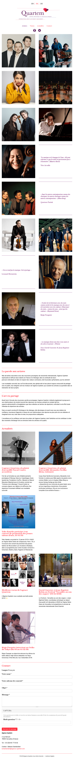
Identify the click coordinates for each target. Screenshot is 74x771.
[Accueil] (37, 13)
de (41, 4)
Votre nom (6, 674)
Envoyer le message (9, 729)
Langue (5, 670)
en (32, 4)
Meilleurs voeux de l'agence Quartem (15, 591)
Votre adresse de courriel (12, 681)
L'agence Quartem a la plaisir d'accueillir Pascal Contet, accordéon (15, 470)
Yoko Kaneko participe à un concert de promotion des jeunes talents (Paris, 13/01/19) (17, 533)
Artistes (24, 26)
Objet (4, 688)
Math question (9, 719)
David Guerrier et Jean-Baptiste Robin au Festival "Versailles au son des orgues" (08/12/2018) (55, 592)
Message (6, 695)
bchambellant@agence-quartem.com (13, 749)
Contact (49, 26)
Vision (32, 26)
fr (37, 4)
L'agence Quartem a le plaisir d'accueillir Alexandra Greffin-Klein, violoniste (53, 470)
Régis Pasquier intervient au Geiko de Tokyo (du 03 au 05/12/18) (18, 648)
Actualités (40, 26)
